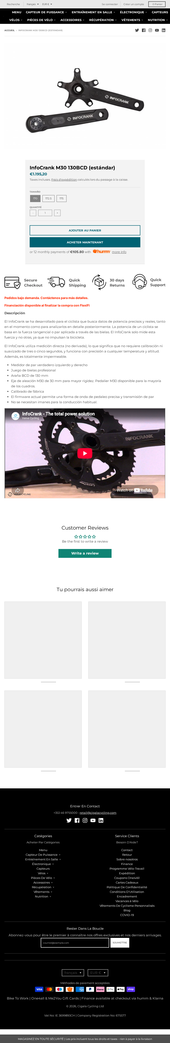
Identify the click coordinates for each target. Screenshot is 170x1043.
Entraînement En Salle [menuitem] (92, 12)
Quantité (36, 207)
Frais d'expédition (64, 179)
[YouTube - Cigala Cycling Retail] (157, 30)
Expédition (127, 873)
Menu (43, 850)
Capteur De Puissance (42, 854)
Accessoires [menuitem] (70, 20)
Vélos (41, 873)
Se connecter (110, 4)
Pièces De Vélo (41, 878)
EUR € (45, 4)
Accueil (9, 30)
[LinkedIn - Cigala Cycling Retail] (164, 30)
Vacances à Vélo (127, 901)
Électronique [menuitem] (132, 12)
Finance (127, 864)
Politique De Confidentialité (127, 887)
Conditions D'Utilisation (127, 891)
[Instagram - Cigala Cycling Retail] (150, 30)
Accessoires (41, 882)
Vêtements (41, 891)
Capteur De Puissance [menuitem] (45, 12)
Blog (127, 910)
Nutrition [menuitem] (156, 20)
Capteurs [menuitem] (160, 12)
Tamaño (35, 191)
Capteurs (43, 868)
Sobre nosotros (127, 859)
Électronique (41, 864)
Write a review (85, 553)
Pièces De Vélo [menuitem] (40, 20)
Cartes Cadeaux (127, 882)
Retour (127, 854)
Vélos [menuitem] (14, 20)
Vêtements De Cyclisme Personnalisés (127, 905)
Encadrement (127, 896)
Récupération (41, 887)
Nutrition (41, 896)
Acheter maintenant (85, 242)
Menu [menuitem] (16, 12)
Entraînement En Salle (41, 859)
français (31, 4)
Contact (127, 850)
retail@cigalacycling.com (98, 812)
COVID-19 (127, 915)
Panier (157, 4)
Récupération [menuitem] (101, 20)
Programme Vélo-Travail (127, 868)
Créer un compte (134, 4)
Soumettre (120, 942)
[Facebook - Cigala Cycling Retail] (144, 30)
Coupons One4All (127, 878)
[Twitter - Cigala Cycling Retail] (137, 30)
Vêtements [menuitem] (131, 20)
